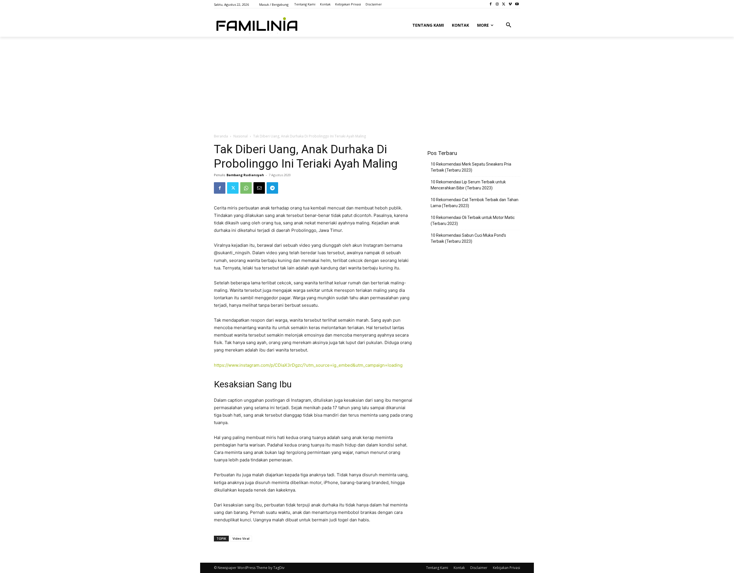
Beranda (221, 136)
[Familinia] (257, 24)
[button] (508, 25)
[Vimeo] (510, 4)
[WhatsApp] (246, 188)
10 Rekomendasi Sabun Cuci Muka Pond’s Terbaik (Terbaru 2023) (468, 238)
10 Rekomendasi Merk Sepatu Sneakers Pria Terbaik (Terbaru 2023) (471, 167)
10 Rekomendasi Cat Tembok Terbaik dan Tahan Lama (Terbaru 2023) (474, 202)
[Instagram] (497, 4)
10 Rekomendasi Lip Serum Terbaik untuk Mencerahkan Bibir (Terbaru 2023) (468, 185)
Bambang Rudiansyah (245, 175)
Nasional (240, 136)
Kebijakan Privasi (506, 567)
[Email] (259, 188)
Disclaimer (478, 567)
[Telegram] (272, 188)
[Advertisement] (353, 79)
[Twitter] (504, 4)
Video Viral (241, 538)
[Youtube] (517, 4)
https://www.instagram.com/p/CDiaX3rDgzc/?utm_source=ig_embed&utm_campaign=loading (308, 365)
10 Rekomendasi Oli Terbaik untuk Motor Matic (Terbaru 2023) (473, 220)
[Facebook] (490, 4)
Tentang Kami (437, 567)
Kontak (459, 567)
